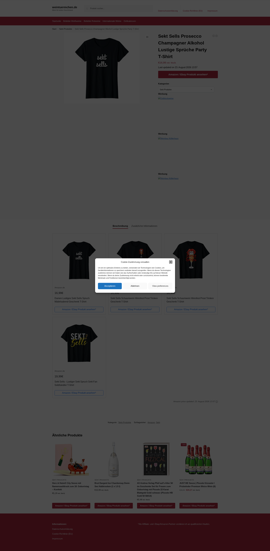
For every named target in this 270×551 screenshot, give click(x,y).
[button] (170, 262)
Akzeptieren (109, 286)
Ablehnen (135, 286)
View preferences (160, 286)
